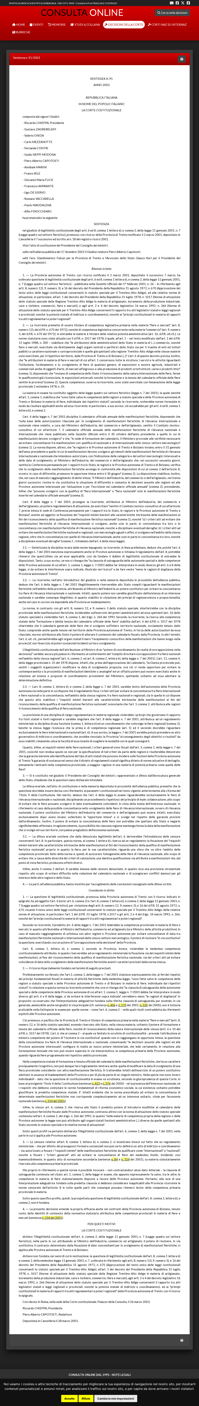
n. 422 (96, 1083)
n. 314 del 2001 (55, 1101)
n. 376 (107, 1083)
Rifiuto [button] (86, 1398)
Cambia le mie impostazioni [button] (115, 1398)
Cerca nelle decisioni (173, 12)
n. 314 (125, 1159)
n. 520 (144, 1005)
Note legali (121, 1374)
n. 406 (111, 1005)
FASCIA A (50, 3)
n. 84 (114, 1159)
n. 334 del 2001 (52, 1217)
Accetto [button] (69, 1398)
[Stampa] (182, 59)
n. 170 (122, 1005)
